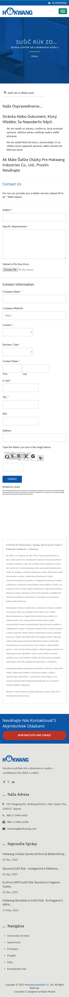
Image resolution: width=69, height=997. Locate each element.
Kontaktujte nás (22, 696)
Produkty (12, 949)
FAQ (10, 962)
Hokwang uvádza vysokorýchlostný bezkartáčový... (34, 854)
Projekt (11, 955)
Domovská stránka (18, 935)
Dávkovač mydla (42, 692)
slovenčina (59, 3)
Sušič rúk (54, 692)
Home (34, 56)
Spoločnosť (13, 942)
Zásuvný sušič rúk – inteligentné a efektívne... (31, 868)
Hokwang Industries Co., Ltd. (39, 985)
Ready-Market (48, 992)
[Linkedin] (13, 782)
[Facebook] (4, 782)
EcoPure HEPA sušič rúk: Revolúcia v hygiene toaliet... (31, 884)
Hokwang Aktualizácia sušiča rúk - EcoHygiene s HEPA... (33, 902)
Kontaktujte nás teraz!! (34, 735)
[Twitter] (8, 782)
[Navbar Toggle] (63, 11)
